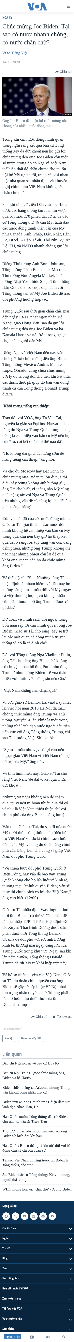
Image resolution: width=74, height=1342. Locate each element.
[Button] (63, 72)
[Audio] (48, 1337)
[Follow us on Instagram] (33, 1216)
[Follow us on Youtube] (24, 1216)
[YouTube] (31, 1337)
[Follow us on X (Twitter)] (15, 1216)
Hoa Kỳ (7, 17)
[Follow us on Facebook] (6, 1216)
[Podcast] (43, 1216)
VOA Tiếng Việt (14, 53)
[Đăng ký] (52, 1216)
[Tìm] (64, 1337)
